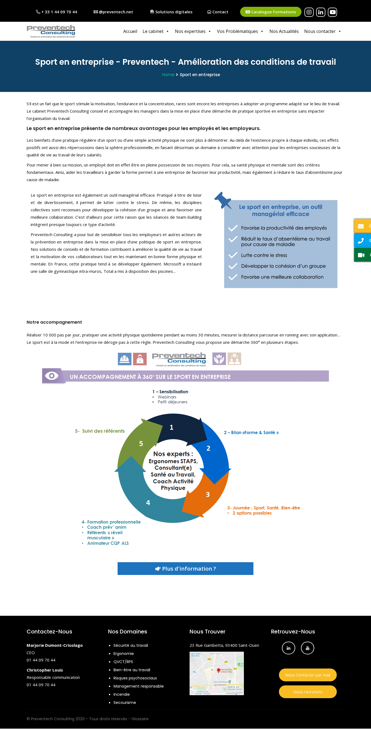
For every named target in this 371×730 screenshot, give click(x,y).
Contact (219, 11)
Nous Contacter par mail (307, 675)
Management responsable (139, 686)
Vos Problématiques (237, 31)
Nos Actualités (284, 31)
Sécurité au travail (131, 645)
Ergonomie (124, 653)
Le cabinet (153, 31)
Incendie (122, 694)
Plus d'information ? (188, 568)
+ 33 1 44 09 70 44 (58, 11)
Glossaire (140, 719)
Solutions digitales (173, 11)
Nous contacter (320, 31)
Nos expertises (190, 31)
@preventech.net (115, 11)
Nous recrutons (307, 691)
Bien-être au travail (132, 670)
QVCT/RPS (123, 661)
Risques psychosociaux (135, 678)
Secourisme (125, 702)
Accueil (130, 31)
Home (168, 75)
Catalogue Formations (273, 11)
